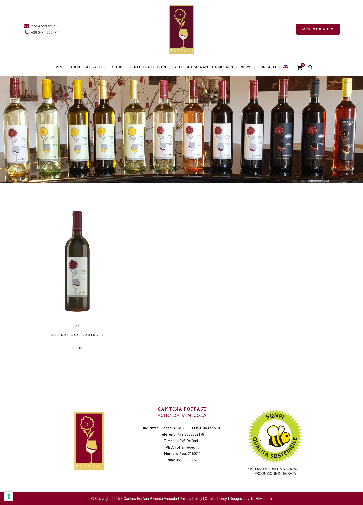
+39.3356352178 (191, 434)
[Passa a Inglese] (286, 67)
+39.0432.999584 (44, 32)
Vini (77, 326)
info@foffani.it (43, 26)
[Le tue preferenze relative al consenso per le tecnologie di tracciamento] (8, 496)
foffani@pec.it (187, 447)
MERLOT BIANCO (317, 29)
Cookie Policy (216, 498)
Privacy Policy (191, 498)
